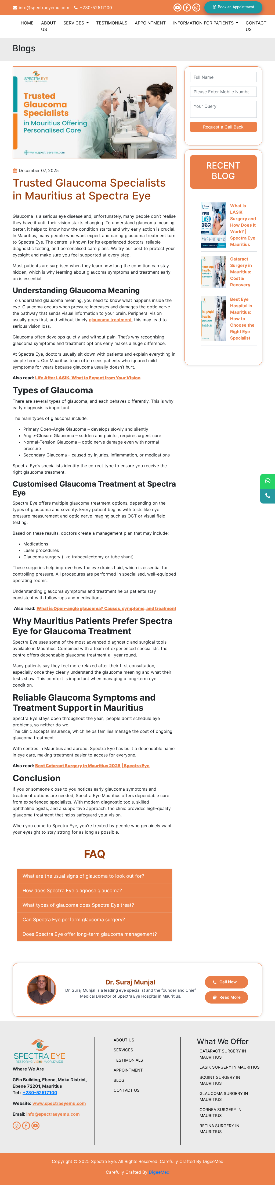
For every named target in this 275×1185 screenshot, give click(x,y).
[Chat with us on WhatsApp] (267, 481)
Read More (230, 997)
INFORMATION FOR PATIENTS (204, 23)
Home (27, 23)
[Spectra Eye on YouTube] (177, 7)
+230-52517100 (95, 7)
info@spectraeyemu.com (43, 7)
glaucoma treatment (110, 319)
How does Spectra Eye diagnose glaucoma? (72, 890)
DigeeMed (159, 1172)
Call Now (228, 981)
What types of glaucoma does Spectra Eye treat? (78, 905)
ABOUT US (124, 1040)
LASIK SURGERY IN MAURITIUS (230, 1067)
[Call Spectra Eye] (267, 496)
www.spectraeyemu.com (59, 1103)
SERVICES (123, 1049)
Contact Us (256, 26)
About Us (48, 26)
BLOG (119, 1080)
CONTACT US (127, 1090)
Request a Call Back (223, 127)
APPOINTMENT (128, 1070)
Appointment (150, 23)
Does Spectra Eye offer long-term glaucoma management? (90, 934)
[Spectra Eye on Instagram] (196, 7)
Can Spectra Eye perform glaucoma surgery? (74, 919)
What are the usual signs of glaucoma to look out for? (83, 876)
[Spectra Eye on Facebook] (187, 7)
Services (74, 23)
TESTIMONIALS (128, 1060)
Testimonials (111, 23)
